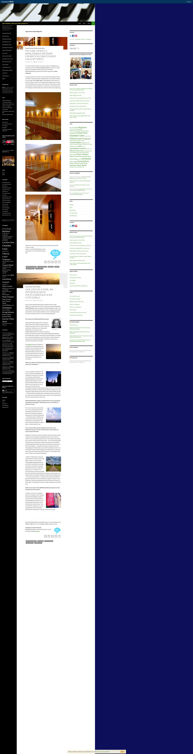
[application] (8, 142)
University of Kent (73, 167)
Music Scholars (83, 154)
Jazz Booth (4, 73)
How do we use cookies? (103, 751)
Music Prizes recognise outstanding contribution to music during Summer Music (81, 89)
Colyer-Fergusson (42, 266)
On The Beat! (73, 280)
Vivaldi (78, 167)
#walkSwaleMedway (31, 266)
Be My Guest (4, 53)
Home (79, 23)
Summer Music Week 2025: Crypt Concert (79, 100)
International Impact (7, 44)
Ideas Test (36, 531)
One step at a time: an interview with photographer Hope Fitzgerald (39, 293)
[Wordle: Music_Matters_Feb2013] (8, 391)
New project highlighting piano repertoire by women (80, 177)
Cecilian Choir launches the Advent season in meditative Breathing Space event (80, 340)
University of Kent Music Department (78, 285)
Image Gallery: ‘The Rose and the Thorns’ (79, 103)
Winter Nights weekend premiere (77, 113)
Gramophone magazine (75, 298)
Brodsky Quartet (73, 129)
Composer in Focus (6, 67)
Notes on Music (36, 286)
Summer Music (83, 163)
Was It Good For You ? (7, 61)
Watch (89, 23)
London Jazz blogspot (75, 304)
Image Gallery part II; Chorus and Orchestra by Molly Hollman (81, 189)
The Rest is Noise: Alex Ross (76, 315)
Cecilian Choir (81, 133)
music (81, 151)
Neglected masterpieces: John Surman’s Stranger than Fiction (8, 354)
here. (59, 87)
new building (73, 159)
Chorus (73, 138)
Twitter (83, 39)
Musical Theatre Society (87, 150)
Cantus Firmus (73, 275)
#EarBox (72, 127)
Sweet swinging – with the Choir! (77, 92)
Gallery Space (41, 48)
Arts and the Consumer (7, 47)
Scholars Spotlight (73, 161)
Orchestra (86, 158)
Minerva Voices (75, 151)
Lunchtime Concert (78, 148)
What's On (82, 167)
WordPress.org (73, 215)
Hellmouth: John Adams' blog (76, 301)
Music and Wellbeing (7, 50)
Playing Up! (72, 283)
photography (30, 542)
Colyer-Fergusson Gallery (75, 140)
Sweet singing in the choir (76, 95)
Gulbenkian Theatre (74, 146)
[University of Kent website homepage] (8, 2)
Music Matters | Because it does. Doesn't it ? (15, 23)
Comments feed (73, 213)
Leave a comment (39, 61)
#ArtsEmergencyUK (6, 41)
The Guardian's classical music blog (78, 312)
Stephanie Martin (74, 180)
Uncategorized (5, 211)
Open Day (79, 159)
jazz (79, 146)
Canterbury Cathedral (75, 130)
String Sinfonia (83, 161)
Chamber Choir (77, 135)
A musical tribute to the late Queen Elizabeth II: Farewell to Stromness (8, 372)
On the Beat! (74, 347)
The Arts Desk (73, 309)
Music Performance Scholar (82, 152)
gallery (57, 266)
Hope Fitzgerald (30, 268)
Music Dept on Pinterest (75, 277)
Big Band (82, 127)
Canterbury (79, 129)
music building (73, 152)
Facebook (78, 39)
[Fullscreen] (13, 144)
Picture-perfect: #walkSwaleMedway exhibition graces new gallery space (40, 55)
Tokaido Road (39, 268)
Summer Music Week (78, 165)
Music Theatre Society (85, 156)
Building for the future (31, 48)
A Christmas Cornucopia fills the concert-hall (80, 98)
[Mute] (12, 144)
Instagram (89, 39)
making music (89, 148)
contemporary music (85, 142)
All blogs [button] (189, 1)
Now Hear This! (5, 75)
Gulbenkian (90, 144)
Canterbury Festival (84, 130)
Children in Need (88, 136)
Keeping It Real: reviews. (7, 70)
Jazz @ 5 (83, 146)
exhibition (50, 266)
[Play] (4, 144)
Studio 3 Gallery (74, 163)
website (30, 344)
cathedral (72, 133)
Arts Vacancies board (75, 296)
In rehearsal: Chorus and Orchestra (78, 106)
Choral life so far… (74, 325)
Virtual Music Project (7, 56)
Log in (71, 207)
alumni (76, 127)
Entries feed (72, 210)
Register (72, 204)
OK (122, 751)
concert (83, 140)
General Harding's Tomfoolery (81, 144)
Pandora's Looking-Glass (75, 307)
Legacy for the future (6, 198)
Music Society (74, 156)
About (84, 23)
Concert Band (75, 142)
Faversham (40, 541)
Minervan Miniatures (6, 39)
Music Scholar (73, 154)
